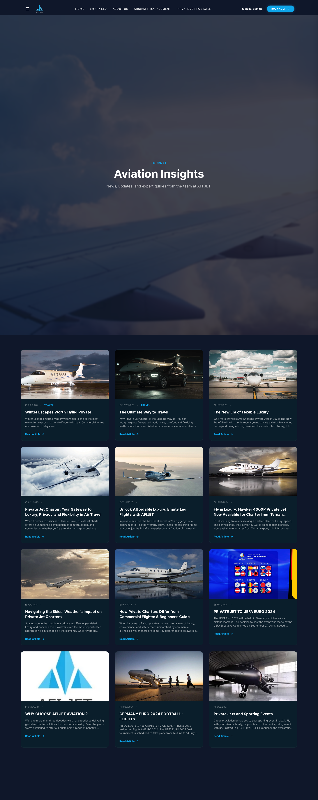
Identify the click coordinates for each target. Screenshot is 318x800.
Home (79, 8)
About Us (120, 8)
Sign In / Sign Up (252, 8)
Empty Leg (98, 8)
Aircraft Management (152, 8)
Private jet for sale (194, 8)
